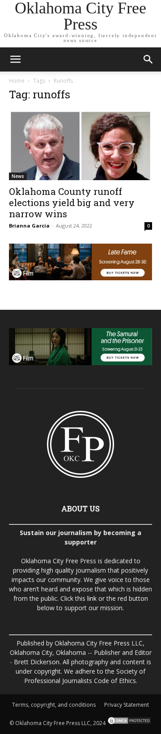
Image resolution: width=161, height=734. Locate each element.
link (92, 598)
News (18, 176)
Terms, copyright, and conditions (54, 705)
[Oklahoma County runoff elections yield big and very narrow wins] (80, 145)
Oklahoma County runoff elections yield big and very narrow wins (72, 202)
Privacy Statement (126, 705)
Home (17, 80)
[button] (15, 59)
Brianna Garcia (29, 225)
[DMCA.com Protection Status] (129, 723)
